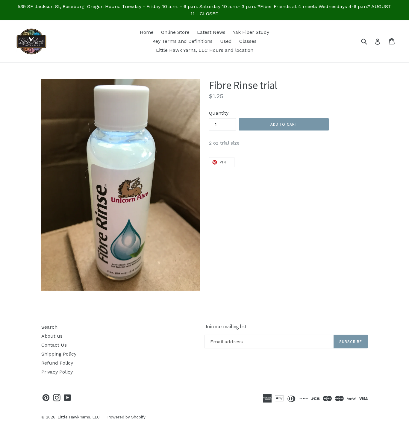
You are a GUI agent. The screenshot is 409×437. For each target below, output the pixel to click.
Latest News (211, 32)
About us (52, 336)
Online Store (175, 32)
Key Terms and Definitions (182, 41)
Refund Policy (57, 363)
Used (226, 41)
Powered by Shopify (126, 417)
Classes (248, 41)
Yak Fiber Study (251, 32)
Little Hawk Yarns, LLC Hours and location (204, 50)
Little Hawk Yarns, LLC (78, 417)
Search (49, 327)
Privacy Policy (57, 372)
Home (147, 32)
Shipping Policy (58, 354)
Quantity (218, 113)
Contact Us (54, 345)
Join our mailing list (226, 327)
